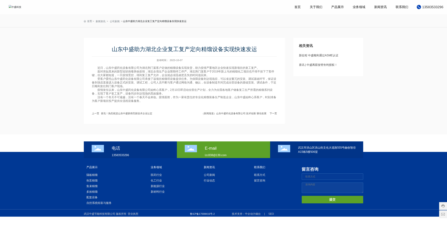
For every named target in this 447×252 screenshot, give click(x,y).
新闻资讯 (100, 21)
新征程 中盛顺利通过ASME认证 (318, 55)
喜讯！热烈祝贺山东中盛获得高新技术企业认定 (128, 113)
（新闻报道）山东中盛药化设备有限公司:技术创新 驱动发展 (233, 113)
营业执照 (133, 213)
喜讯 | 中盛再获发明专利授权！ (318, 64)
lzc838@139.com (215, 155)
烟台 (258, 213)
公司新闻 (115, 21)
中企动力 (250, 213)
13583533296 (432, 7)
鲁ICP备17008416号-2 (202, 213)
